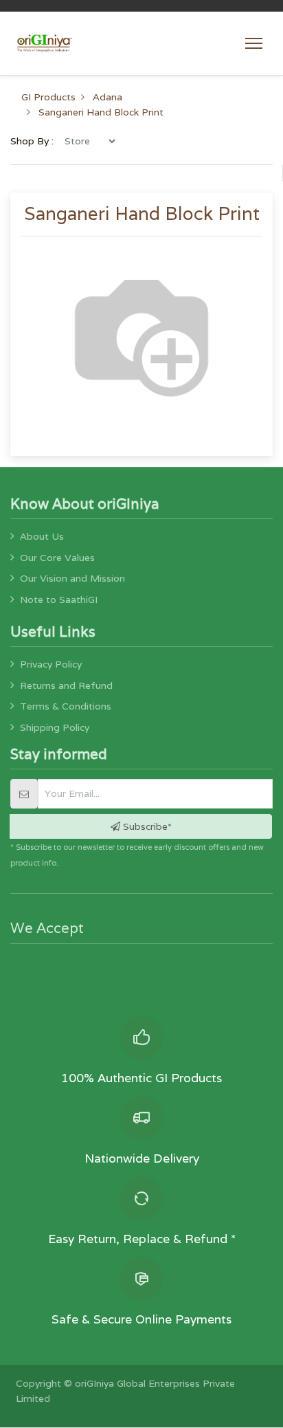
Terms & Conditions (65, 706)
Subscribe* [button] (146, 826)
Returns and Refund (66, 685)
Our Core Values (57, 557)
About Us (42, 536)
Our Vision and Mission (72, 578)
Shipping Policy (54, 727)
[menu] (89, 141)
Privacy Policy (51, 664)
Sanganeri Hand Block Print (100, 112)
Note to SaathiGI (59, 599)
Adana (107, 97)
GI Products (48, 97)
